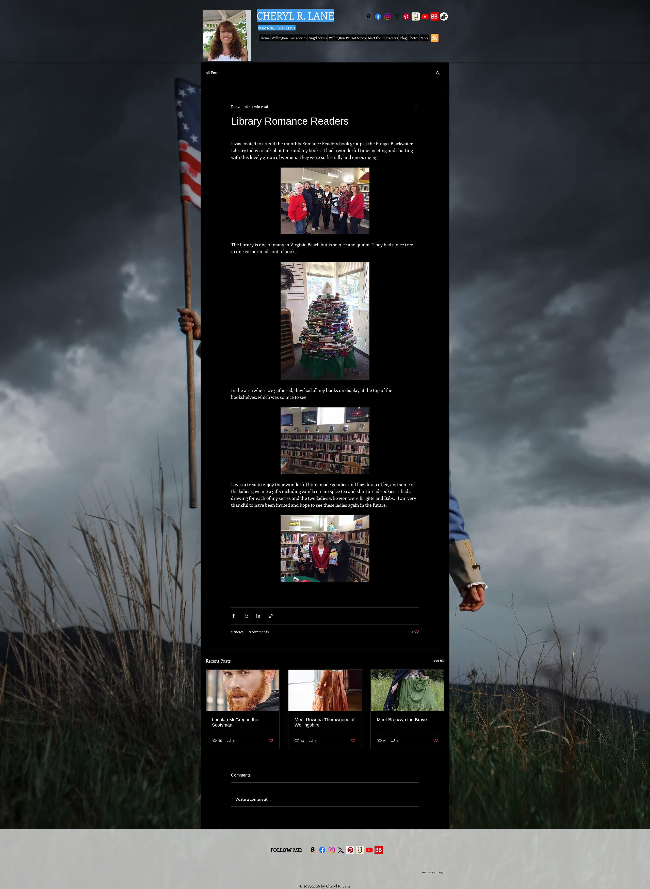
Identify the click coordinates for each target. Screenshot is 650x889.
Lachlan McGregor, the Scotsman (235, 722)
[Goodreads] (416, 16)
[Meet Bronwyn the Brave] (407, 690)
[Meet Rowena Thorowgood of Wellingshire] (325, 690)
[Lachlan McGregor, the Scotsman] (242, 690)
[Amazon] (369, 16)
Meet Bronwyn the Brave (402, 719)
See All (438, 660)
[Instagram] (387, 16)
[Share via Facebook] (233, 616)
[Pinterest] (406, 16)
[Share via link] (270, 616)
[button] (437, 73)
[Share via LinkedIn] (258, 616)
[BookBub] (434, 16)
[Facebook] (378, 16)
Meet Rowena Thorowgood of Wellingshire (324, 722)
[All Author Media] (444, 16)
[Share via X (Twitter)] (245, 616)
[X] (397, 16)
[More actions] (416, 106)
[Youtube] (425, 16)
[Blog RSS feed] (434, 38)
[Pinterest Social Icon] (350, 850)
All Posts (212, 72)
